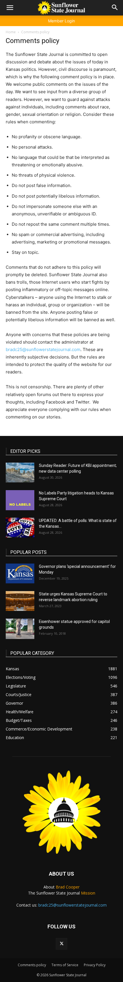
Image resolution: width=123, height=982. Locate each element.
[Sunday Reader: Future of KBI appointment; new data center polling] (20, 472)
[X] (61, 944)
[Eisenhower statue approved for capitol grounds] (20, 629)
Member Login (61, 20)
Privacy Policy (95, 964)
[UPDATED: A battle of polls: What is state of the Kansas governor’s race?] (20, 527)
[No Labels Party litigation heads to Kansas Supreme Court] (20, 500)
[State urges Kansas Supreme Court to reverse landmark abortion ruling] (20, 601)
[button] (10, 7)
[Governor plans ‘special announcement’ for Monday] (20, 573)
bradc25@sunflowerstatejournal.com (43, 349)
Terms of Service (64, 964)
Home (11, 32)
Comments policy (32, 964)
